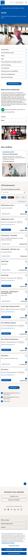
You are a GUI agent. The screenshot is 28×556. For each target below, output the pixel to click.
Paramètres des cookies (14, 545)
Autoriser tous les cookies (14, 553)
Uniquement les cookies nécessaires (14, 549)
